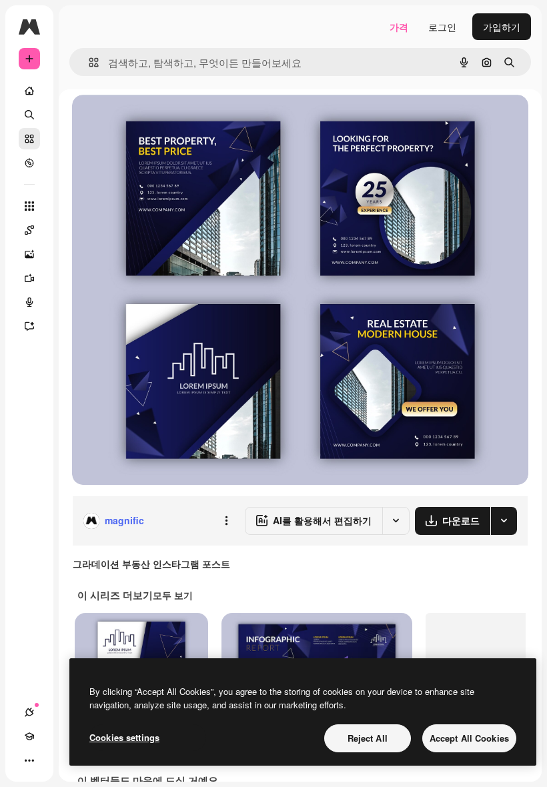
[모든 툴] (29, 206)
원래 (149, 120)
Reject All (368, 738)
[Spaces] (29, 230)
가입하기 (501, 26)
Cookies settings (124, 737)
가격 (399, 26)
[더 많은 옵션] (226, 521)
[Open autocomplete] (88, 62)
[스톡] (29, 138)
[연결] (29, 712)
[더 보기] (29, 760)
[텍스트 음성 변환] (29, 302)
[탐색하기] (29, 162)
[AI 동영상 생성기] (29, 278)
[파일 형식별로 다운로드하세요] (503, 521)
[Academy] (29, 736)
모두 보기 (173, 595)
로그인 (442, 26)
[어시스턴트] (29, 326)
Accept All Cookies (469, 738)
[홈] (29, 90)
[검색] (29, 114)
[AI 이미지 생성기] (29, 254)
